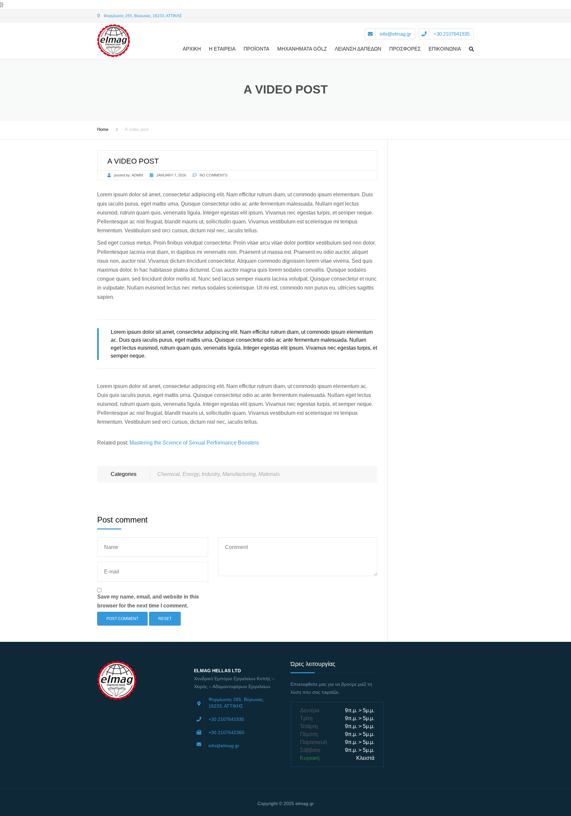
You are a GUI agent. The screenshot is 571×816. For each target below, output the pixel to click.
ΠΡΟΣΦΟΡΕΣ (405, 49)
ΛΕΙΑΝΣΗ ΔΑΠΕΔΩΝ (358, 49)
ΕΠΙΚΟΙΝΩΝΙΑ (445, 49)
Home (102, 129)
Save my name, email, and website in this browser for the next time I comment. (148, 601)
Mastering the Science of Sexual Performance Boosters (194, 443)
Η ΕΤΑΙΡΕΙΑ (222, 49)
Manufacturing (239, 474)
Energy (190, 474)
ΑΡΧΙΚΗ (192, 49)
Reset (164, 618)
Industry (211, 474)
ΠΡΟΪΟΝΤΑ (256, 49)
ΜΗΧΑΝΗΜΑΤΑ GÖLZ (302, 49)
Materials (269, 474)
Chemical (168, 474)
